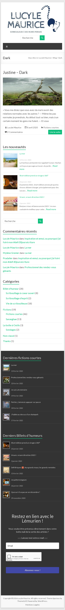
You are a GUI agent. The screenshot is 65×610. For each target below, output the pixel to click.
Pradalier (7, 258)
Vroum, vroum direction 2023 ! (32, 197)
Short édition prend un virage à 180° (34, 175)
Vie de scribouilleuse (16, 303)
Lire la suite (55, 132)
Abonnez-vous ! (32, 570)
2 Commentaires (15, 132)
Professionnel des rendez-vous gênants (27, 377)
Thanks (7, 341)
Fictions (7, 309)
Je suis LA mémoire (19, 390)
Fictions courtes (51, 127)
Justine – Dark (15, 72)
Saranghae (11, 319)
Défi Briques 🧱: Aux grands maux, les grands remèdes (33, 467)
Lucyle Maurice (14, 127)
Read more (32, 190)
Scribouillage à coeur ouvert (20, 293)
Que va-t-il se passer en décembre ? (25, 492)
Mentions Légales (32, 605)
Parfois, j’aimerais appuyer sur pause (26, 402)
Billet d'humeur (11, 288)
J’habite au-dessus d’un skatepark (24, 414)
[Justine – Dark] (32, 79)
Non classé (8, 335)
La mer (22, 153)
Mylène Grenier (11, 252)
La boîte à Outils (11, 325)
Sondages (11, 329)
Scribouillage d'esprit (17, 298)
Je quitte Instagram (19, 480)
